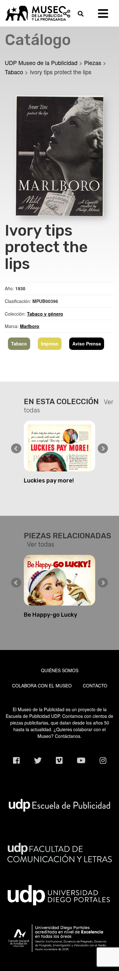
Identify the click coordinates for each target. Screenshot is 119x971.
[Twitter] (38, 760)
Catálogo (38, 40)
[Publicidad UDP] (59, 804)
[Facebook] (16, 760)
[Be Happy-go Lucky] (59, 580)
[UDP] (59, 894)
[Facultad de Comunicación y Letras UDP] (59, 852)
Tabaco (19, 343)
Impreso (49, 343)
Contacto (95, 685)
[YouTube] (81, 760)
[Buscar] (82, 13)
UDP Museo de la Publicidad (59, 13)
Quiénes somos (59, 670)
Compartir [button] (66, 13)
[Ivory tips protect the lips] (59, 155)
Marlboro (29, 326)
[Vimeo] (59, 760)
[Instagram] (103, 760)
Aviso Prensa (86, 343)
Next (103, 448)
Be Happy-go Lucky (50, 614)
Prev (16, 448)
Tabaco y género (45, 314)
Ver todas (40, 544)
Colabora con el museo (42, 685)
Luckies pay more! (49, 480)
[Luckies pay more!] (59, 446)
